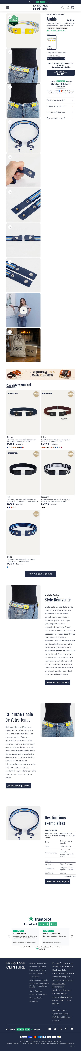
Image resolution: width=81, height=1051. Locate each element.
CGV (20, 1043)
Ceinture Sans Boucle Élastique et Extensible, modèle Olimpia (21, 440)
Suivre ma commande (38, 980)
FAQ (54, 1017)
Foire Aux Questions (38, 994)
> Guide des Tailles (53, 56)
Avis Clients (34, 977)
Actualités (33, 1001)
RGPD (72, 1046)
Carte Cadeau (35, 991)
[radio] (52, 42)
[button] (7, 7)
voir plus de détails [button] (70, 876)
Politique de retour (34, 1043)
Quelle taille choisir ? (38, 963)
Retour (67, 1017)
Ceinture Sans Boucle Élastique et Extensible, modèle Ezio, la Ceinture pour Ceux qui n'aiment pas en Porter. (23, 500)
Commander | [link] (57, 682)
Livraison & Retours (41, 2)
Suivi (60, 1017)
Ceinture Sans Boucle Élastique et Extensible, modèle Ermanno (55, 500)
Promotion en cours (37, 970)
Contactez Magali (60, 1013)
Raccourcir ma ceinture (39, 983)
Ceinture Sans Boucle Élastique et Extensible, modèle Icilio (55, 440)
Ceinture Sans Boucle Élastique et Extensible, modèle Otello (21, 560)
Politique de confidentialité (65, 1043)
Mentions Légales (12, 1043)
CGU (24, 1043)
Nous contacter (36, 998)
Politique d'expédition (48, 1043)
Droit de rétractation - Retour (39, 987)
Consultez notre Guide (61, 67)
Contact (56, 1020)
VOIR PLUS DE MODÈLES (41, 574)
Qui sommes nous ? (37, 973)
